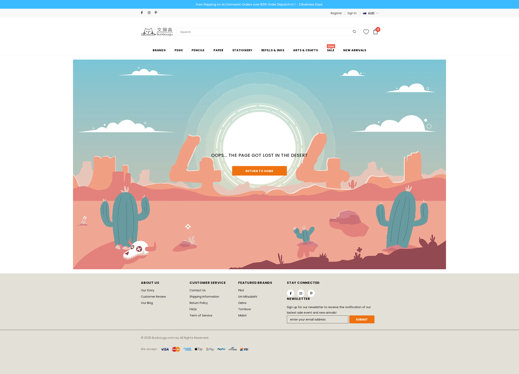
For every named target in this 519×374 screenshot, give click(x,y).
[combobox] (190, 31)
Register (336, 13)
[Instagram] (150, 12)
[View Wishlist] (366, 31)
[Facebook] (143, 12)
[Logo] (157, 32)
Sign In (352, 13)
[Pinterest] (157, 12)
